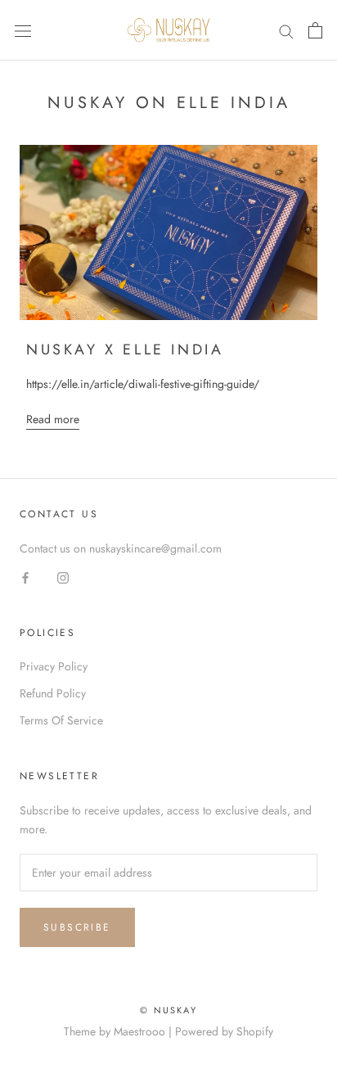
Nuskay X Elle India (124, 349)
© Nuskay (168, 1010)
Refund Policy (53, 693)
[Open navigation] (23, 30)
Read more (52, 419)
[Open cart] (315, 30)
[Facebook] (25, 576)
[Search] (286, 31)
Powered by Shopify (224, 1031)
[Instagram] (63, 576)
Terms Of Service (61, 720)
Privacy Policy (54, 666)
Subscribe (77, 927)
